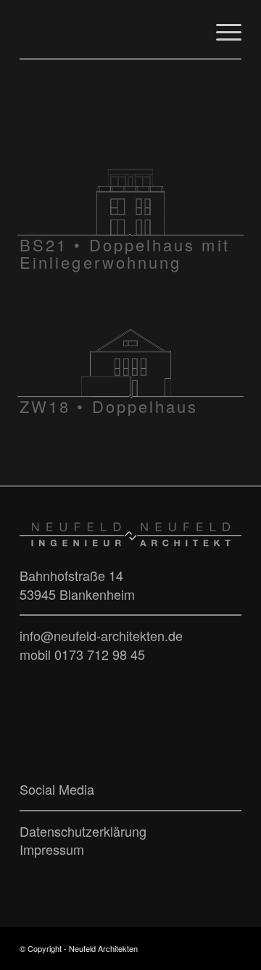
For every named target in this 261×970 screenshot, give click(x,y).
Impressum (52, 849)
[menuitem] (221, 29)
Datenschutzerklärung (83, 830)
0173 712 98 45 (99, 654)
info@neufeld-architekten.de (101, 635)
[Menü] (221, 29)
